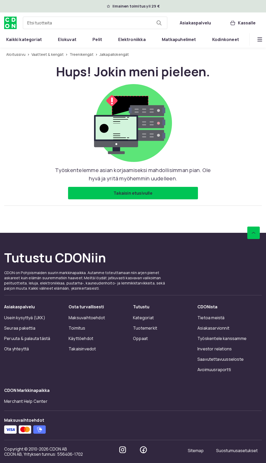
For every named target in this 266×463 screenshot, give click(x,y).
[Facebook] (143, 449)
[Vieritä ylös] (253, 233)
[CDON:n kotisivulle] (10, 23)
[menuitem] (24, 39)
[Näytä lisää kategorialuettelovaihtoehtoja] (260, 39)
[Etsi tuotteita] (159, 23)
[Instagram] (122, 449)
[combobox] (95, 23)
